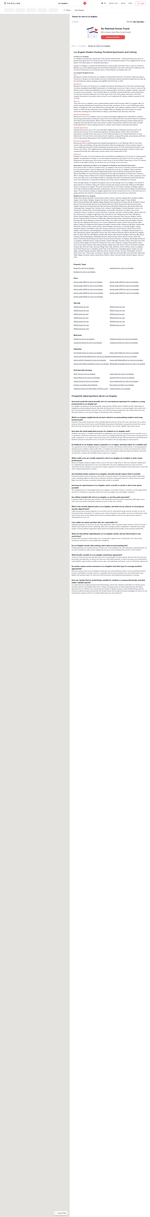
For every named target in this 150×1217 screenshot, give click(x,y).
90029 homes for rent (81, 325)
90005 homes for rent (117, 307)
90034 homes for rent (117, 325)
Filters (68, 10)
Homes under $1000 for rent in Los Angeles (88, 286)
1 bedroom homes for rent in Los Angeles (124, 339)
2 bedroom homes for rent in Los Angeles (88, 343)
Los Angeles (82, 46)
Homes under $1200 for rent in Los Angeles (124, 286)
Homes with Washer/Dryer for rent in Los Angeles (126, 360)
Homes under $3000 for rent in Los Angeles (88, 297)
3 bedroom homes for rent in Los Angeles (124, 343)
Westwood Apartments (82, 114)
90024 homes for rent (117, 318)
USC (75, 75)
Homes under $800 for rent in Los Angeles (88, 282)
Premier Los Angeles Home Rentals (85, 385)
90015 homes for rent (117, 314)
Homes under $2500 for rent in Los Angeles (124, 293)
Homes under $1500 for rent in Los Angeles (124, 289)
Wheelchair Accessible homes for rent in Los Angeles (127, 364)
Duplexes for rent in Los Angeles (84, 272)
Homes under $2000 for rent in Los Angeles (88, 293)
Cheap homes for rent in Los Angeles (86, 381)
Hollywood (77, 154)
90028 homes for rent (117, 321)
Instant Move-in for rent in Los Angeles (87, 378)
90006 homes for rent (81, 310)
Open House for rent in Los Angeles (122, 374)
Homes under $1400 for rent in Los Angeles (88, 289)
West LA (76, 101)
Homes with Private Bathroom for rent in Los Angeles (92, 356)
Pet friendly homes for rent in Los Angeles (88, 353)
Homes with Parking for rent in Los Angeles (124, 353)
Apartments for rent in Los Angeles (122, 268)
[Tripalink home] (12, 3)
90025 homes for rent (81, 321)
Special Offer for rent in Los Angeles (122, 378)
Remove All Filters (113, 37)
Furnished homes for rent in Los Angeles (123, 356)
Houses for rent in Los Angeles (84, 268)
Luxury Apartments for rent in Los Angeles (124, 381)
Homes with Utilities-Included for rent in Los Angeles (91, 364)
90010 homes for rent (81, 314)
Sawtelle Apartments (81, 128)
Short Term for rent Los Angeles (84, 374)
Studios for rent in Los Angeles (84, 339)
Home (74, 46)
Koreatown (77, 84)
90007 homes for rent (117, 310)
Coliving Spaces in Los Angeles (120, 389)
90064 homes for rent (81, 329)
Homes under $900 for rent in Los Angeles (124, 282)
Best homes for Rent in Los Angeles (122, 385)
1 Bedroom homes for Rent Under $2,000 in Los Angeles (93, 389)
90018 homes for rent (81, 318)
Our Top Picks (138, 22)
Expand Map (62, 1213)
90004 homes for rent (81, 307)
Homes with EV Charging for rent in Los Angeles (90, 360)
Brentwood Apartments (82, 141)
